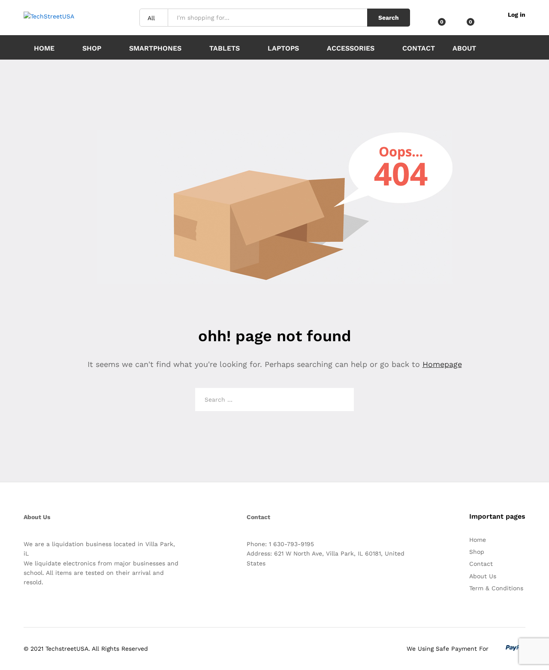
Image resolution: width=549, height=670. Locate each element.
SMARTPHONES (155, 48)
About (464, 48)
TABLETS (224, 48)
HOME (44, 48)
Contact (418, 48)
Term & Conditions (496, 588)
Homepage (442, 364)
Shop (91, 48)
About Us (482, 576)
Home (477, 539)
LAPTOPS (283, 48)
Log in (516, 14)
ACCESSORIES (350, 48)
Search (388, 17)
